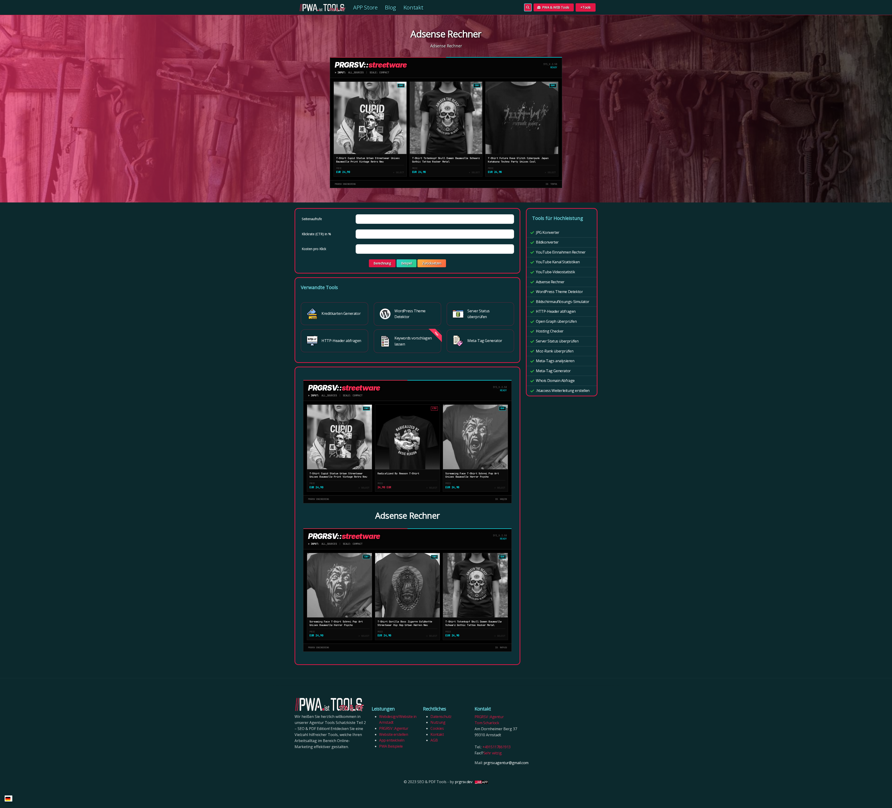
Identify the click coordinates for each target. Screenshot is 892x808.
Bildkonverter (547, 242)
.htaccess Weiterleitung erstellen (563, 390)
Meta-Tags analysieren (555, 360)
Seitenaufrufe (312, 219)
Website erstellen (393, 734)
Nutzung (437, 722)
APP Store (365, 7)
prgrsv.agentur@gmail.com (506, 762)
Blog (390, 7)
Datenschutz (441, 716)
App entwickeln (391, 740)
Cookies (437, 728)
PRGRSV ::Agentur (393, 728)
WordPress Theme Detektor (559, 291)
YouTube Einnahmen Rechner (561, 252)
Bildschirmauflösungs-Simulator (562, 301)
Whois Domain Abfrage (555, 380)
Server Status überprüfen (557, 341)
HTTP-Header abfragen (556, 311)
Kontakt (413, 7)
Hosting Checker (550, 331)
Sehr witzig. (492, 753)
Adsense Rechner (550, 281)
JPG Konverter (547, 232)
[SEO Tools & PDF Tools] (320, 7)
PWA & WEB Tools (555, 7)
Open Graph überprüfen (556, 321)
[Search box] (528, 7)
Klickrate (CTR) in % (316, 234)
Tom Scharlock (487, 722)
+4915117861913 (496, 746)
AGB (434, 740)
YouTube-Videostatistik (555, 271)
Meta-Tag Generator (553, 370)
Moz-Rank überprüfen (554, 351)
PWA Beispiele (391, 746)
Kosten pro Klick (314, 249)
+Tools (585, 7)
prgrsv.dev (463, 781)
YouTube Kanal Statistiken (558, 261)
